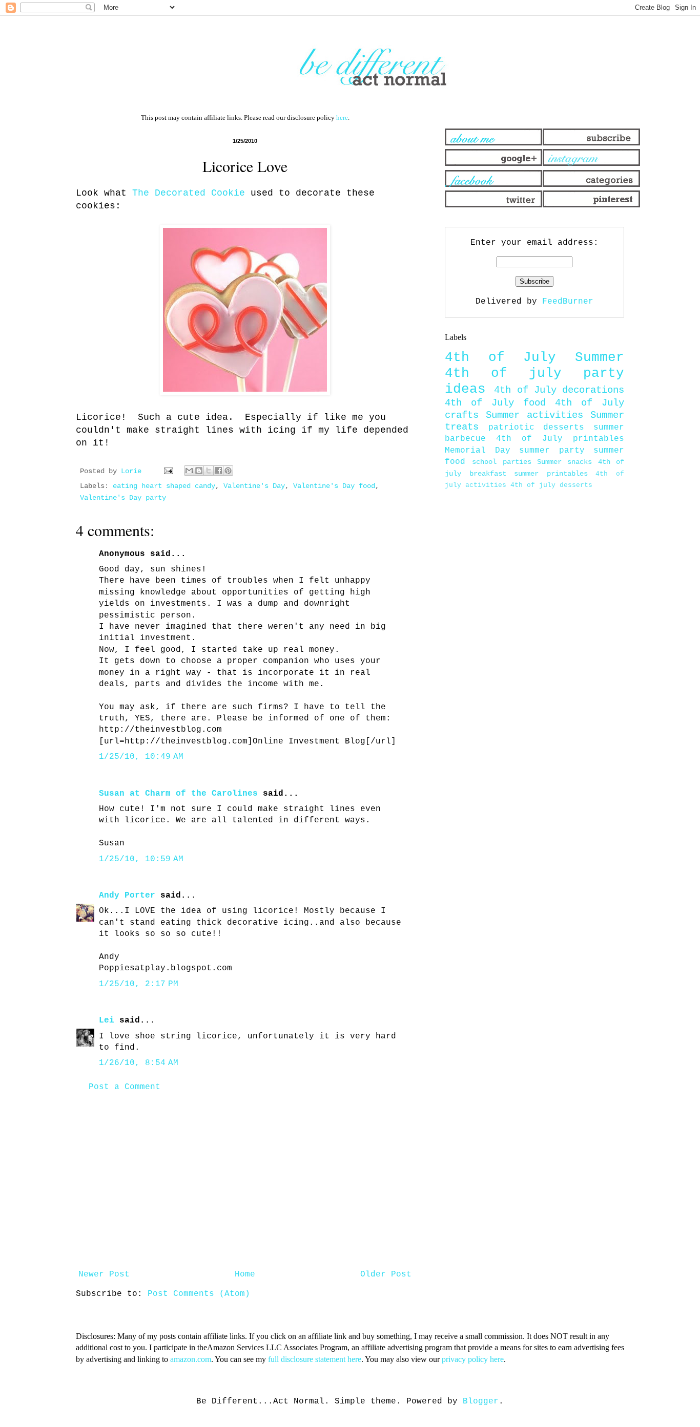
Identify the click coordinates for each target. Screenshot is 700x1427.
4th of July (500, 357)
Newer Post (104, 1274)
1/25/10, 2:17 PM (138, 984)
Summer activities (534, 415)
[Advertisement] (245, 1180)
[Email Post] (168, 471)
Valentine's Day (254, 486)
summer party (552, 450)
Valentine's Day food (334, 486)
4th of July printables (560, 438)
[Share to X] (208, 470)
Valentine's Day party (123, 498)
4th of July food (495, 403)
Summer (599, 357)
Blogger (481, 1401)
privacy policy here (473, 1359)
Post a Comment (124, 1087)
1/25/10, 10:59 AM (141, 859)
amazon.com (190, 1359)
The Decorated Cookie (188, 193)
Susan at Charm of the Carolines (178, 793)
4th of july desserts (551, 485)
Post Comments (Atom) (199, 1293)
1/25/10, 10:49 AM (141, 756)
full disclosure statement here (314, 1359)
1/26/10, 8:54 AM (138, 1063)
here (342, 117)
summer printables (551, 474)
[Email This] (189, 470)
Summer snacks (564, 462)
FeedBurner (567, 301)
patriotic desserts (536, 427)
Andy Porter (127, 895)
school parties (501, 462)
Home (245, 1274)
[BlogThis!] (199, 470)
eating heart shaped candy (164, 486)
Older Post (385, 1274)
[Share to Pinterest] (228, 470)
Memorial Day (477, 450)
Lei (106, 1020)
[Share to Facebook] (218, 470)
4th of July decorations (559, 390)
